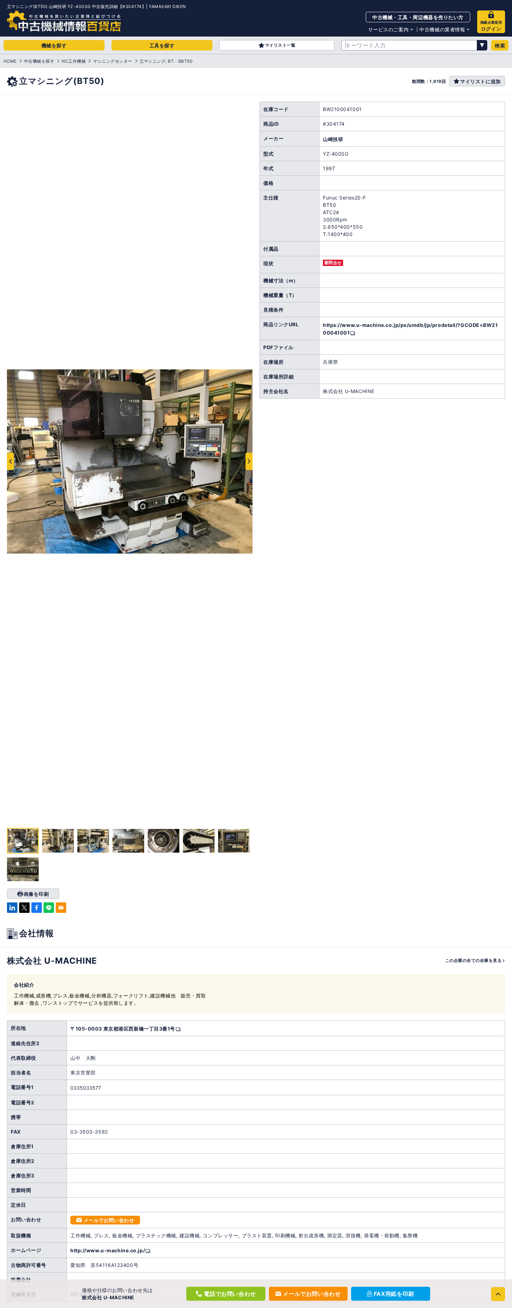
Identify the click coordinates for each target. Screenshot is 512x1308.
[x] (24, 907)
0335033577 (85, 1088)
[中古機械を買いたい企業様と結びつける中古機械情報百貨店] (64, 20)
